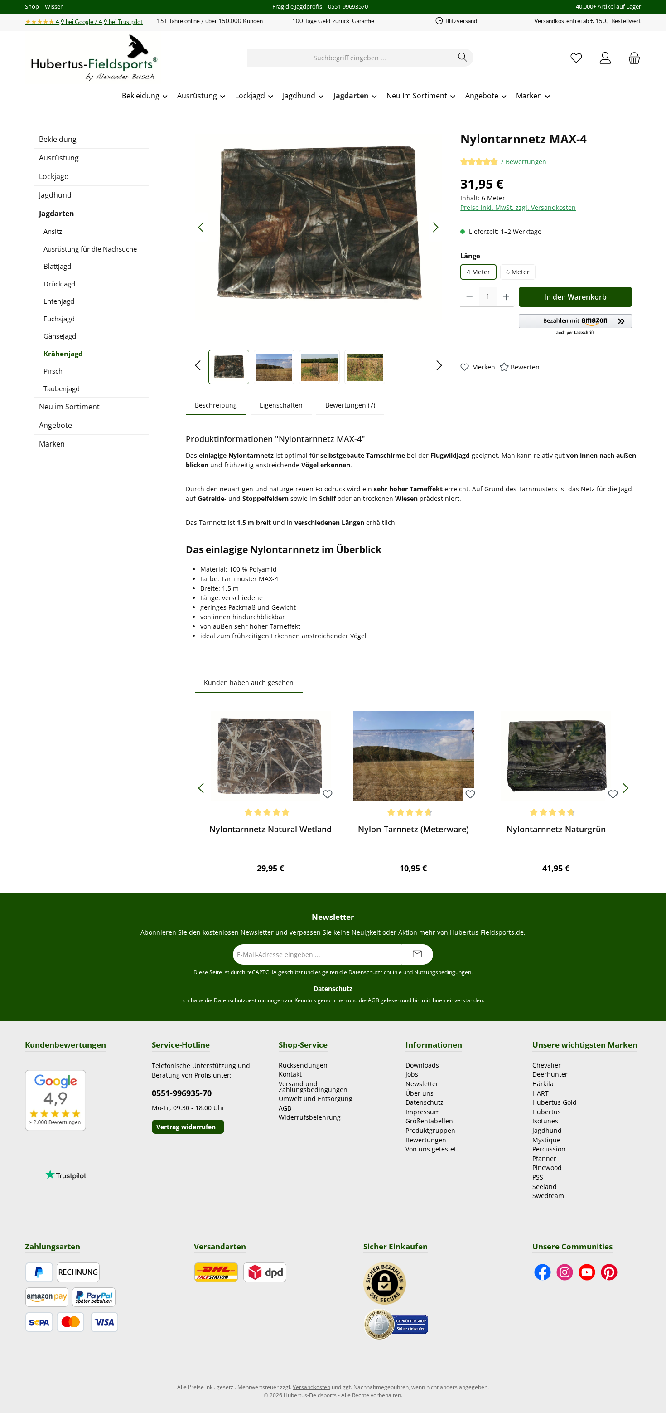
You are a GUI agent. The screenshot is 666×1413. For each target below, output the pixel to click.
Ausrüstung (59, 158)
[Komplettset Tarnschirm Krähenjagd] (318, 227)
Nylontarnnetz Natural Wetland (270, 829)
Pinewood (547, 1167)
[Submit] (417, 954)
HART (540, 1093)
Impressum (422, 1111)
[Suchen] (462, 58)
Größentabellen (429, 1121)
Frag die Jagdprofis (297, 6)
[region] (318, 257)
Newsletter (422, 1083)
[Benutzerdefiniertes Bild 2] (396, 1323)
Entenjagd (58, 301)
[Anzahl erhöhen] (506, 297)
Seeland (544, 1186)
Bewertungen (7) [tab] (350, 405)
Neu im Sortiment (69, 407)
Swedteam (548, 1195)
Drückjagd (59, 283)
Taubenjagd (61, 388)
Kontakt (290, 1074)
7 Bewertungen (523, 162)
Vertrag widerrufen (186, 1126)
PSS (537, 1177)
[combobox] (350, 58)
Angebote (55, 425)
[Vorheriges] (201, 227)
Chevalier (546, 1065)
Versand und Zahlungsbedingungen (313, 1086)
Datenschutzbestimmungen (249, 1000)
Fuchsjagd (59, 318)
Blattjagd (57, 266)
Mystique (546, 1140)
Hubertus (546, 1111)
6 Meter (518, 271)
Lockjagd (54, 176)
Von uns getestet (430, 1149)
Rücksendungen (303, 1065)
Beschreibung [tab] (216, 405)
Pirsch (53, 370)
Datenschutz (424, 1102)
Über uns (419, 1093)
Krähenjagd (63, 353)
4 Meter (478, 271)
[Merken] (327, 794)
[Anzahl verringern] (469, 297)
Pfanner (544, 1158)
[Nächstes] (435, 227)
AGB (373, 1000)
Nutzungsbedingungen (442, 972)
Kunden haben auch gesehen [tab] (249, 682)
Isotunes (545, 1121)
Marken (52, 444)
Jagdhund (55, 195)
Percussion (548, 1149)
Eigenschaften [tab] (281, 405)
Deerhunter (550, 1074)
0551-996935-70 (182, 1093)
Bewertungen (425, 1140)
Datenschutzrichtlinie (375, 972)
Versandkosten (311, 1387)
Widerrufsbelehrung (310, 1117)
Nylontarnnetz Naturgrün (556, 829)
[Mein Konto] (605, 58)
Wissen (54, 6)
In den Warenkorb (575, 297)
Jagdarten (56, 214)
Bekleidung (58, 139)
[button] (575, 325)
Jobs (411, 1074)
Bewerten (525, 367)
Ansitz (52, 231)
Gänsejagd (59, 335)
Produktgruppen (430, 1130)
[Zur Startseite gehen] (93, 58)
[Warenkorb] (631, 58)
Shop (32, 6)
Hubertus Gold (554, 1102)
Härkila (543, 1083)
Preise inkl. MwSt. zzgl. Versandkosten (518, 207)
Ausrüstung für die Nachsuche (90, 248)
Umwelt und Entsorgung (315, 1098)
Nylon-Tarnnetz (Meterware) (413, 829)
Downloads (422, 1065)
